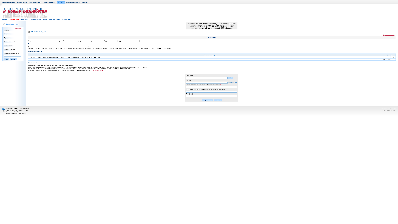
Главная (4, 19)
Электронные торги (49, 2)
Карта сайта (85, 2)
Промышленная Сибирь (8, 2)
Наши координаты (54, 19)
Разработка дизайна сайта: (389, 108)
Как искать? (18, 28)
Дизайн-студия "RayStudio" (389, 110)
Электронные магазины (72, 2)
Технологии (24, 19)
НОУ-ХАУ (60, 2)
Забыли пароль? (232, 82)
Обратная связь (66, 19)
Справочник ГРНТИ (35, 19)
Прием (45, 19)
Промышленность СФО (35, 2)
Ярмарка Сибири (22, 2)
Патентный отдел (14, 19)
